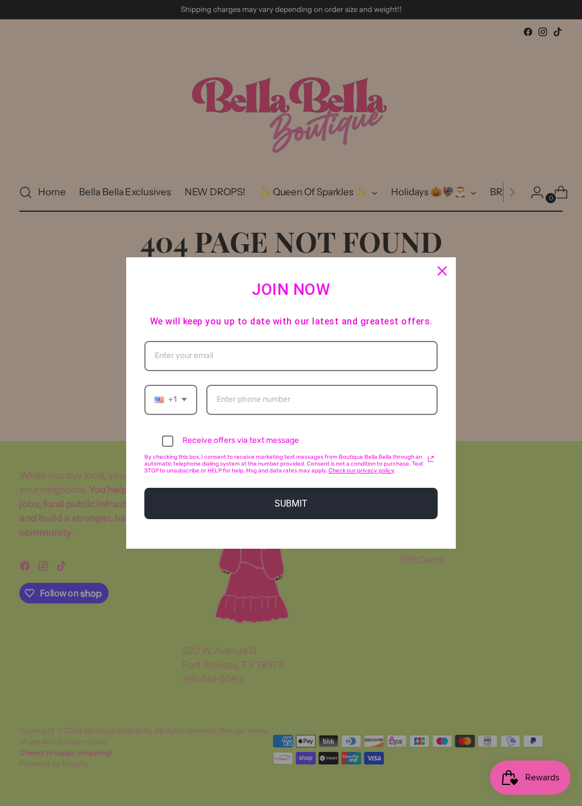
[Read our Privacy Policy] (431, 459)
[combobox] (170, 400)
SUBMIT (291, 503)
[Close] (442, 271)
